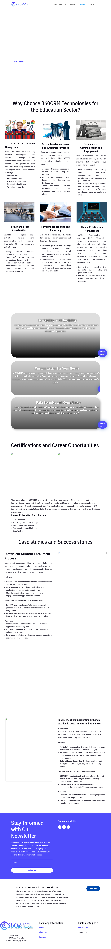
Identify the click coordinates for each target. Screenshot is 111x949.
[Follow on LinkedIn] (68, 827)
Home (54, 4)
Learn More (93, 888)
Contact (93, 4)
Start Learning (19, 61)
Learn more (102, 353)
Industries (81, 4)
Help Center (83, 927)
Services (72, 4)
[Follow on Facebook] (59, 827)
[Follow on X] (64, 827)
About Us (62, 4)
